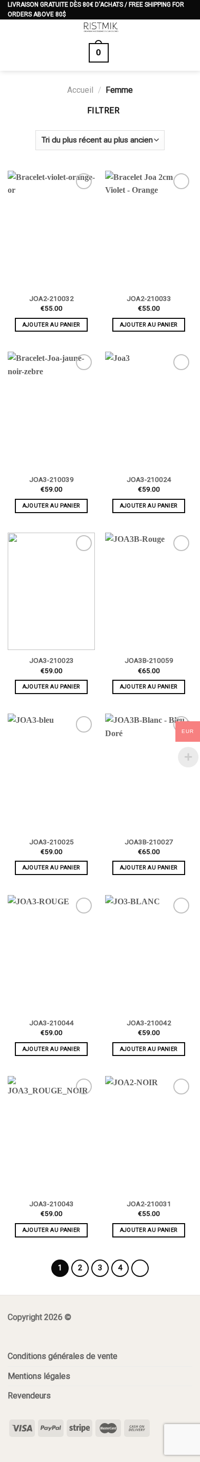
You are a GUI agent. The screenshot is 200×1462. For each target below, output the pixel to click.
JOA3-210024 (149, 479)
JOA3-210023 (51, 660)
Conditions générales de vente (62, 1356)
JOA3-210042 (149, 1023)
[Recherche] (127, 52)
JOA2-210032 (51, 298)
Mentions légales (39, 1376)
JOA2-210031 (149, 1204)
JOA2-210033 (149, 298)
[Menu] (14, 32)
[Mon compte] (187, 30)
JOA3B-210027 (149, 842)
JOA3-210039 (51, 479)
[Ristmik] (101, 27)
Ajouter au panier (52, 324)
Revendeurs (29, 1395)
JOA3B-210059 (149, 660)
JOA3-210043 (51, 1204)
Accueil (80, 90)
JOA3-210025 (51, 842)
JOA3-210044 (51, 1023)
